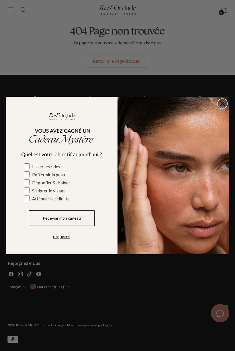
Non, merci (61, 236)
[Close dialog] (222, 103)
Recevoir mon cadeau (62, 218)
